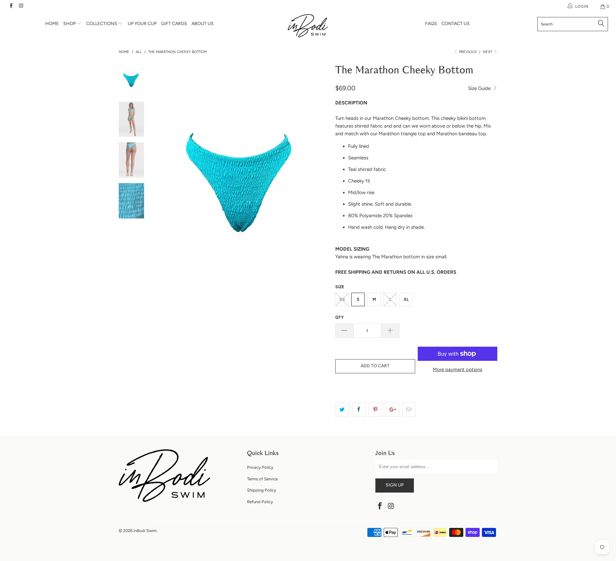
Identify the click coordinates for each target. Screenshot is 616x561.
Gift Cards (174, 23)
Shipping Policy (261, 490)
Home (52, 23)
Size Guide (480, 88)
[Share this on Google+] (392, 410)
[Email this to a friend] (409, 410)
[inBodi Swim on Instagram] (20, 6)
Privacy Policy (260, 467)
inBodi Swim (145, 530)
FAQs (431, 23)
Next (488, 52)
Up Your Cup (142, 23)
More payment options (457, 369)
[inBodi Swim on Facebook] (10, 6)
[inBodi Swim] (308, 26)
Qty (339, 317)
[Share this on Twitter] (342, 410)
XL (406, 299)
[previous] (163, 178)
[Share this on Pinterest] (375, 410)
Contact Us (455, 23)
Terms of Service (262, 478)
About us (203, 23)
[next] (319, 178)
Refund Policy (260, 501)
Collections (102, 23)
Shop (70, 23)
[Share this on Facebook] (359, 410)
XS (342, 299)
